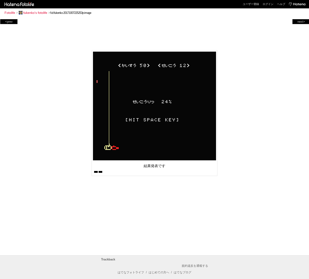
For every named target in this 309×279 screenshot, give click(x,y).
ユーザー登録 (251, 4)
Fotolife (10, 12)
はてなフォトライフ (131, 272)
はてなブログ (182, 272)
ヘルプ (281, 4)
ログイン (268, 4)
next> (301, 21)
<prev (9, 21)
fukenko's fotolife (35, 12)
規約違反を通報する (195, 265)
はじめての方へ (159, 272)
